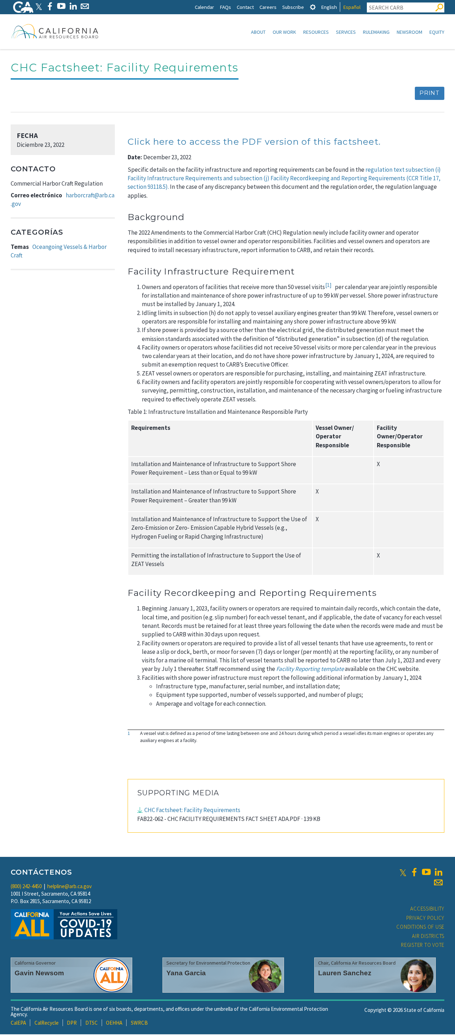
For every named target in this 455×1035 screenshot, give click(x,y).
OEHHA (114, 1022)
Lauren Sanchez (344, 973)
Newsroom (409, 32)
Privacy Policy (425, 917)
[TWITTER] (38, 6)
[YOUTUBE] (61, 6)
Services (346, 32)
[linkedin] (438, 872)
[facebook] (414, 872)
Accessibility (427, 908)
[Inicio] (55, 31)
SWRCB (139, 1022)
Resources (316, 32)
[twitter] (403, 872)
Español (351, 7)
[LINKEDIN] (73, 6)
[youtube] (426, 872)
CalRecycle (46, 1022)
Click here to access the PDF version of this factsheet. (254, 141)
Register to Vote (422, 944)
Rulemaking (376, 32)
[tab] (313, 6)
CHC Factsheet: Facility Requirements (192, 810)
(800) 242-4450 (26, 886)
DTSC (91, 1022)
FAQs (225, 7)
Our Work (284, 32)
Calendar (204, 7)
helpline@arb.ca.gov (69, 886)
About (258, 32)
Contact (245, 7)
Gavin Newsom (39, 973)
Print (429, 93)
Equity (436, 32)
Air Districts (428, 936)
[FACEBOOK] (49, 6)
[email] (438, 882)
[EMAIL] (84, 6)
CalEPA (18, 1022)
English (329, 7)
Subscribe (293, 7)
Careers (268, 7)
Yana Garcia (186, 973)
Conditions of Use (420, 926)
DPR (72, 1022)
